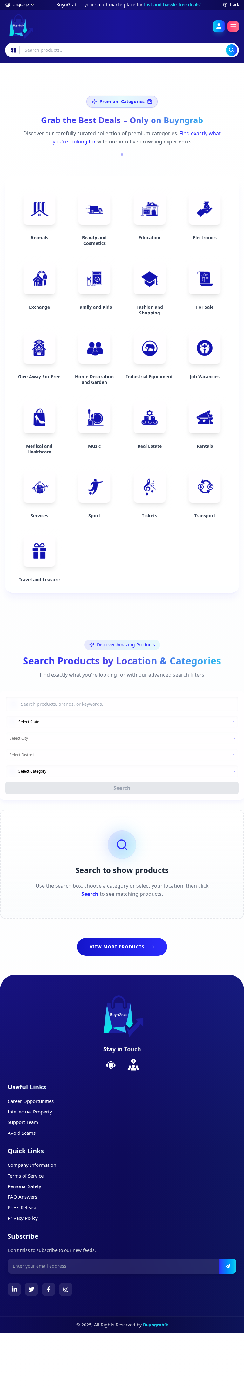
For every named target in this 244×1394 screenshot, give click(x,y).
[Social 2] (48, 1289)
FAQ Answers (22, 1196)
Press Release (22, 1207)
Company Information (32, 1165)
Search (122, 787)
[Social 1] (31, 1289)
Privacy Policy (23, 1218)
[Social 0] (14, 1289)
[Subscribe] (227, 1266)
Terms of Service (26, 1176)
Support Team (23, 1122)
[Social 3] (65, 1289)
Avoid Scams (22, 1133)
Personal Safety (24, 1186)
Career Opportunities (31, 1101)
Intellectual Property (30, 1111)
